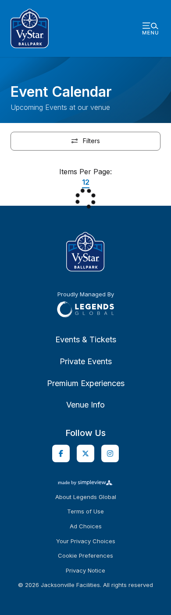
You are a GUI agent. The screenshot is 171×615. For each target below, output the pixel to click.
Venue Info (85, 404)
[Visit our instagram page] (110, 453)
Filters (90, 140)
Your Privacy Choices (85, 541)
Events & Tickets (85, 339)
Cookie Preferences (85, 555)
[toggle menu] (150, 28)
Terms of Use (85, 511)
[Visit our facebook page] (61, 453)
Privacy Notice (85, 570)
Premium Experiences (86, 383)
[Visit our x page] (85, 453)
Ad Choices (86, 526)
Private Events (86, 361)
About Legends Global (85, 497)
